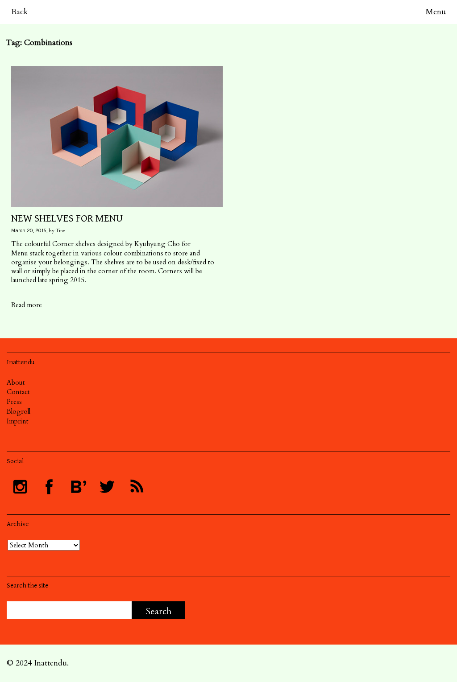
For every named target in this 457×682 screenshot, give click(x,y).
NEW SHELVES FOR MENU (67, 218)
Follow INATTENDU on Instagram (20, 486)
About (16, 382)
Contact (18, 391)
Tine (60, 230)
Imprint (18, 421)
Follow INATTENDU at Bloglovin (78, 486)
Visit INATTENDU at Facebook (49, 486)
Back (19, 11)
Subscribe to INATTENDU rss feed (136, 486)
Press (14, 401)
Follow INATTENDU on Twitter (107, 486)
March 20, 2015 (28, 231)
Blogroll (18, 411)
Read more (26, 304)
